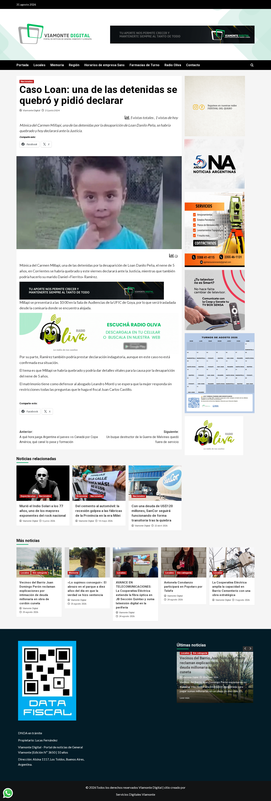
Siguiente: (142, 437)
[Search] (252, 65)
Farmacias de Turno (145, 65)
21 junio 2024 (52, 110)
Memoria (57, 65)
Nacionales (27, 81)
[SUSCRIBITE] (91, 290)
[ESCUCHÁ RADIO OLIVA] (99, 333)
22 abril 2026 (161, 525)
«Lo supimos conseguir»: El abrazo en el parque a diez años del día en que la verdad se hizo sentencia (212, 667)
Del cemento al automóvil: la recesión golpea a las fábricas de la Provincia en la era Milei (98, 511)
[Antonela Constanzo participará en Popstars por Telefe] (183, 562)
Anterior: (58, 437)
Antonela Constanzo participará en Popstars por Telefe (183, 587)
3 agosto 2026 (242, 600)
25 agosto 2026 (30, 612)
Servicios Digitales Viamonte (135, 794)
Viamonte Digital (31, 110)
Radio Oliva (172, 65)
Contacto (193, 65)
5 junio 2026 (48, 521)
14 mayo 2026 (105, 521)
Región (74, 65)
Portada (22, 65)
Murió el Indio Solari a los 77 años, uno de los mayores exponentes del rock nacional (42, 511)
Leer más (184, 697)
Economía (82, 496)
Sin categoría (40, 573)
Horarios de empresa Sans (104, 65)
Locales (39, 65)
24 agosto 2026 (127, 616)
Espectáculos (28, 496)
